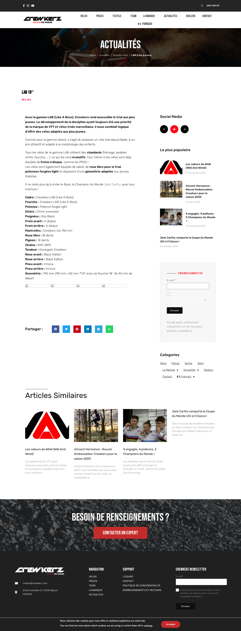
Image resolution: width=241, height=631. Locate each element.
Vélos (163, 363)
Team (200, 363)
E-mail (171, 280)
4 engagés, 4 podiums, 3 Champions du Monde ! (200, 217)
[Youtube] (174, 129)
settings (148, 625)
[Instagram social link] (28, 5)
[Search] (202, 5)
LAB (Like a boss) (141, 55)
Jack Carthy (112, 184)
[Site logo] (42, 19)
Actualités (104, 55)
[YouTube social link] (32, 5)
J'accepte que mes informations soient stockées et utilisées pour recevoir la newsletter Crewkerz (188, 297)
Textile (188, 363)
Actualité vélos (120, 55)
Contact (167, 376)
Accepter (170, 624)
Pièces (175, 363)
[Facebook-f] (164, 129)
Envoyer (174, 310)
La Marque (168, 369)
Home (93, 55)
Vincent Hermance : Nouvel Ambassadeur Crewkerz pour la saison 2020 (95, 454)
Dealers (208, 369)
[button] (55, 329)
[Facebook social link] (24, 5)
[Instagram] (185, 129)
